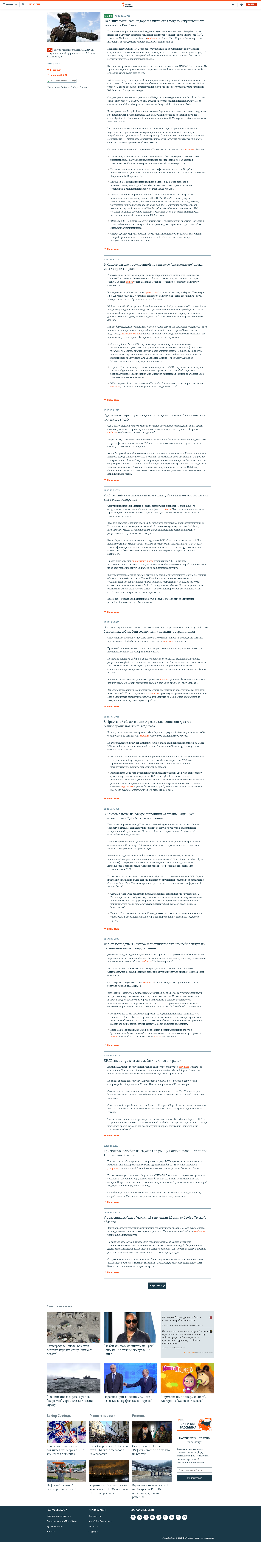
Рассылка (93, 1527)
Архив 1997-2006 (55, 1527)
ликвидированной (130, 334)
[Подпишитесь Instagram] (165, 1517)
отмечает (190, 149)
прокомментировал (142, 561)
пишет (129, 282)
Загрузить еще (157, 1286)
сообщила (199, 1232)
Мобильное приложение (59, 1516)
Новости (34, 4)
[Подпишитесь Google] (133, 1517)
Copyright (93, 1532)
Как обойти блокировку (100, 1521)
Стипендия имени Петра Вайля (62, 1521)
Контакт (51, 1532)
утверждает (113, 1168)
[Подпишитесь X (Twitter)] (146, 1517)
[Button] (54, 70)
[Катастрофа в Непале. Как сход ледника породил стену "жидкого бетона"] (73, 1327)
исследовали (152, 693)
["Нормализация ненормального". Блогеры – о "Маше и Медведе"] (187, 1378)
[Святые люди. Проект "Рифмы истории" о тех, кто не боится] (152, 1432)
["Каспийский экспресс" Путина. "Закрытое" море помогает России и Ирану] (73, 1378)
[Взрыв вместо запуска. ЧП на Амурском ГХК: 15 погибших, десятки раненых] (152, 1471)
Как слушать (95, 1516)
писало (114, 1037)
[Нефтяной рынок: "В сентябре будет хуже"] (66, 1471)
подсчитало (127, 787)
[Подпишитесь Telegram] (158, 1517)
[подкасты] (241, 5)
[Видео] (233, 5)
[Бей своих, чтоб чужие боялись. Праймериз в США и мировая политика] (66, 1432)
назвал (157, 1037)
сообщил (166, 509)
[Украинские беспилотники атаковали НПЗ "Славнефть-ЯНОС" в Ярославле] (109, 1471)
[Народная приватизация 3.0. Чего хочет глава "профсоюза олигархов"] (130, 1378)
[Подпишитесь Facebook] (139, 1517)
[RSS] (171, 1517)
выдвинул (148, 982)
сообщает (112, 433)
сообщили (168, 641)
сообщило (152, 38)
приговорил (151, 292)
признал (164, 680)
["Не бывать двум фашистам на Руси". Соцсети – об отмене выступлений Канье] (130, 1327)
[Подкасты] (178, 1517)
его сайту (115, 387)
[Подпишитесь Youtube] (152, 1517)
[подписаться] (184, 1517)
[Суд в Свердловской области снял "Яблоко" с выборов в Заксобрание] (109, 1432)
